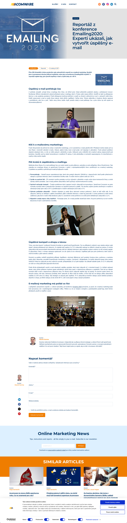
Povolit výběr (113, 507)
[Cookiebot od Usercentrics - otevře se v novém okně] (11, 519)
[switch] (46, 519)
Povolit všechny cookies (112, 502)
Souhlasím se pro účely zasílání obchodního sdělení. (64, 450)
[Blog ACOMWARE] (22, 4)
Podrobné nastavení (92, 519)
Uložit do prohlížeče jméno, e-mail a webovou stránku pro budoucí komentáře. (54, 410)
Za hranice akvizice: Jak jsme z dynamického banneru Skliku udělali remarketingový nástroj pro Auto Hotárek (101, 495)
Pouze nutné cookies (112, 512)
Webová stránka (34, 401)
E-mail (31, 393)
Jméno (31, 385)
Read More (16, 482)
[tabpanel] (26, 488)
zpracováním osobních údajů (57, 450)
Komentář (32, 366)
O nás (63, 4)
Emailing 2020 (77, 287)
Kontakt (73, 4)
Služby (55, 4)
